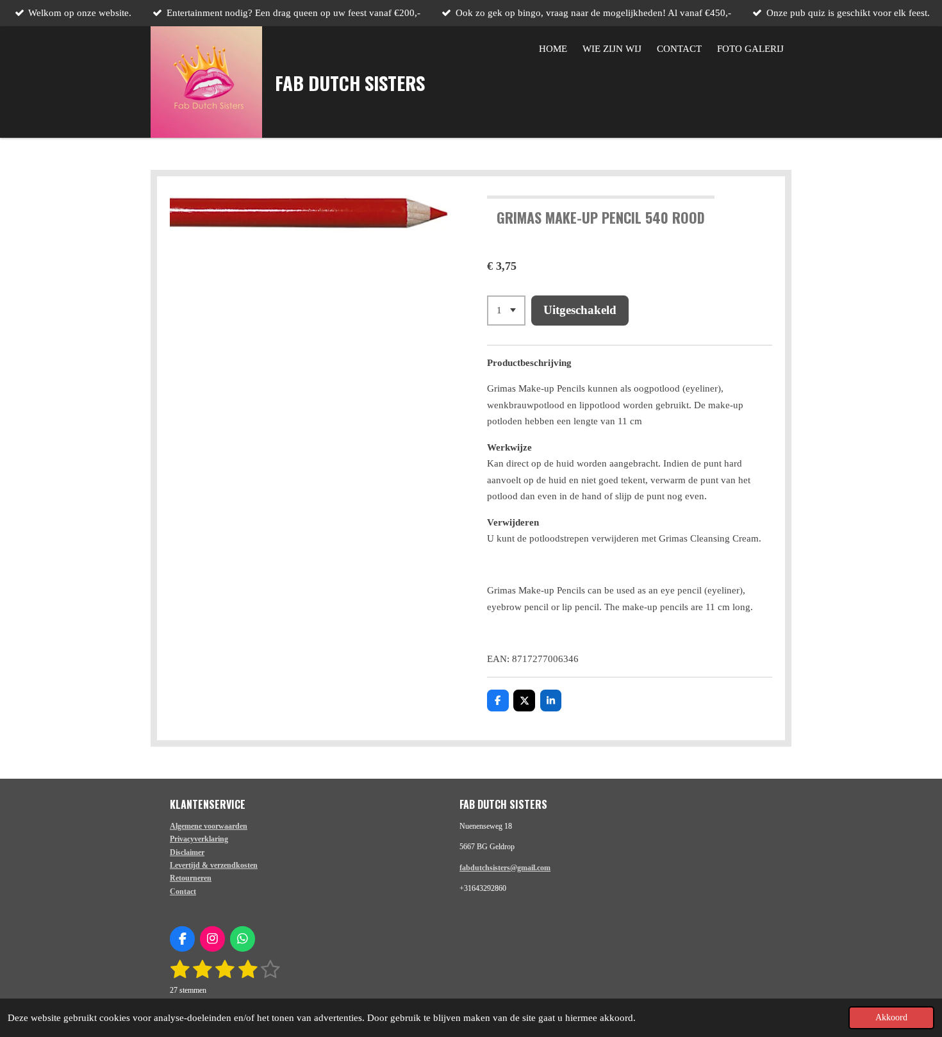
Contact (183, 891)
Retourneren (190, 878)
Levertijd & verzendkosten (214, 865)
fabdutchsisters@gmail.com (504, 867)
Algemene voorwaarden (208, 826)
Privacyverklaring (199, 838)
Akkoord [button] (891, 1017)
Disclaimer (187, 852)
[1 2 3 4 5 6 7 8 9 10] (506, 310)
